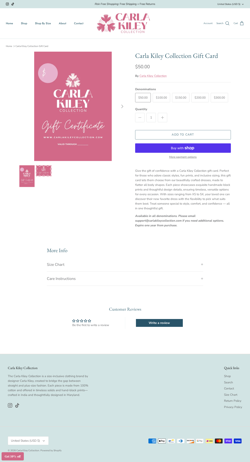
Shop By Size (43, 23)
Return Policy (232, 401)
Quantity (141, 109)
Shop (24, 23)
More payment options (183, 157)
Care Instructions (61, 278)
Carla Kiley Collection (153, 76)
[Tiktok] (12, 4)
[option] (73, 106)
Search (228, 382)
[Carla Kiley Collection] (125, 23)
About (62, 23)
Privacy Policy (233, 407)
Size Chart (55, 264)
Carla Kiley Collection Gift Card (31, 46)
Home (9, 23)
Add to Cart (183, 135)
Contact (78, 23)
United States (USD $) (228, 4)
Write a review (159, 323)
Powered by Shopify (51, 450)
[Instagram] (7, 4)
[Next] (122, 106)
